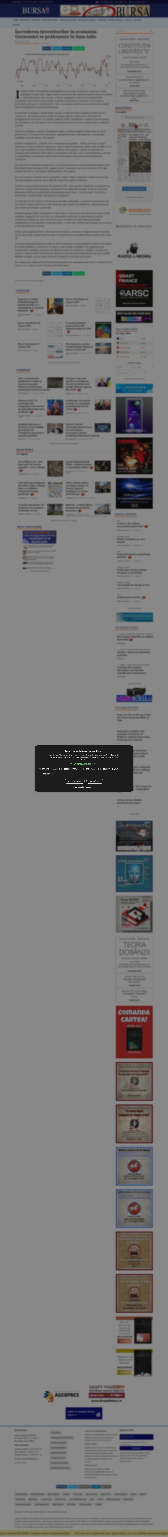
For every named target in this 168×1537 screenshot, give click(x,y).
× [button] (130, 748)
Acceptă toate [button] (74, 781)
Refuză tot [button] (95, 781)
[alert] (84, 768)
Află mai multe (88, 760)
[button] (84, 764)
